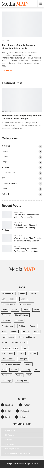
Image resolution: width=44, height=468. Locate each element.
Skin (36, 370)
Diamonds (6, 315)
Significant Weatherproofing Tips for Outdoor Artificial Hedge (22, 117)
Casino (5, 189)
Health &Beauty (8, 337)
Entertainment (7, 326)
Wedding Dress (22, 381)
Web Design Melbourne (12, 449)
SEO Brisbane (9, 444)
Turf (29, 375)
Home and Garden (19, 342)
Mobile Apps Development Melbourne (17, 453)
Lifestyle (33, 353)
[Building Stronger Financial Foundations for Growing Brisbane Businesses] (7, 225)
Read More (7, 71)
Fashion (5, 194)
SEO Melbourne (10, 430)
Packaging (23, 359)
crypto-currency (26, 304)
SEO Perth (8, 439)
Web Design (6, 381)
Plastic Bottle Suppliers (11, 364)
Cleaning (24, 299)
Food (4, 332)
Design (5, 151)
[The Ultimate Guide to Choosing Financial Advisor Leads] (22, 24)
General (14, 332)
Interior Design (7, 353)
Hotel (25, 348)
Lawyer (21, 353)
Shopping (26, 370)
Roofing (5, 167)
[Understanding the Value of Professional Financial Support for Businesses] (7, 248)
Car (3, 299)
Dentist (25, 310)
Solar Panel (6, 375)
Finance (33, 326)
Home (4, 162)
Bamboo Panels (8, 293)
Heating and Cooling (27, 337)
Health (36, 332)
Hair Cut (26, 332)
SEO (3, 178)
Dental (5, 157)
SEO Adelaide (9, 435)
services (14, 370)
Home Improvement (10, 348)
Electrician (19, 321)
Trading (19, 375)
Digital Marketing (21, 315)
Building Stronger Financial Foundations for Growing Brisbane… (19, 227)
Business (6, 146)
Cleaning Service (9, 183)
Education (6, 321)
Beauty (22, 293)
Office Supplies (8, 173)
